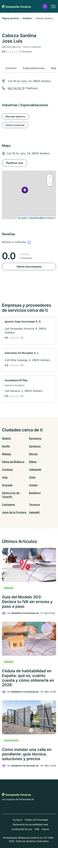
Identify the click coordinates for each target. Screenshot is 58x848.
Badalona (35, 492)
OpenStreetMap (37, 217)
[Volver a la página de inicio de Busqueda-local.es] (16, 6)
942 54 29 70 (16, 88)
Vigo (5, 477)
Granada (7, 485)
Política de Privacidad (36, 819)
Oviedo (33, 485)
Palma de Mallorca (13, 461)
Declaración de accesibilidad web (30, 824)
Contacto (17, 819)
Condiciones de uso (21, 829)
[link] (29, 330)
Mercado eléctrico (15, 116)
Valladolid (35, 469)
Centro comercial (14, 125)
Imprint (45, 829)
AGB (37, 829)
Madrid (6, 438)
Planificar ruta (14, 163)
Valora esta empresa (29, 266)
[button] (45, 6)
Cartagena (8, 504)
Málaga (6, 454)
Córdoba (7, 469)
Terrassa (34, 504)
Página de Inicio (10, 18)
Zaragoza (35, 446)
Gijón (32, 477)
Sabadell (34, 512)
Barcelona (35, 438)
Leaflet (23, 217)
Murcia (33, 454)
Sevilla (6, 446)
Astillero (27, 18)
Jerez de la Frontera (14, 512)
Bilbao (33, 461)
